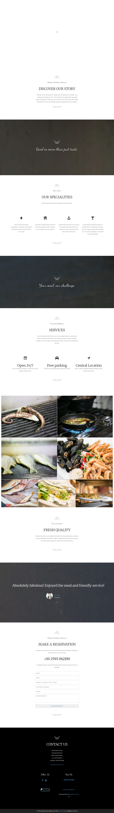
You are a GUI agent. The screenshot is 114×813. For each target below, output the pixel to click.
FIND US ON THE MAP (69, 780)
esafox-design (62, 811)
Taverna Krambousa (69, 789)
